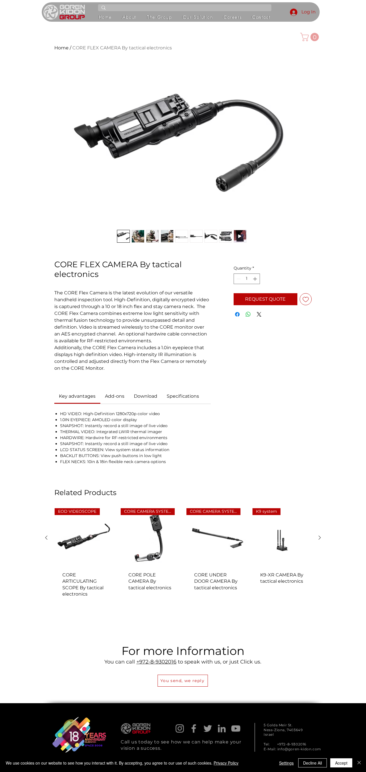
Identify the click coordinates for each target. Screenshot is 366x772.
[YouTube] (235, 728)
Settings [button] (286, 763)
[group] (183, 556)
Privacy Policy (226, 763)
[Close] (359, 762)
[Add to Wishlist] (306, 299)
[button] (129, 17)
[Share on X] (259, 314)
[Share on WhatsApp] (248, 314)
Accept (341, 763)
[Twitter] (207, 728)
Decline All (312, 763)
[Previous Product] (46, 537)
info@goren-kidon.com (299, 749)
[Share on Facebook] (237, 314)
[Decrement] (238, 279)
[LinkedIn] (221, 728)
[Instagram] (179, 728)
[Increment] (255, 279)
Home (61, 48)
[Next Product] (319, 537)
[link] (77, 396)
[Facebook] (193, 728)
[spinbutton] (247, 279)
